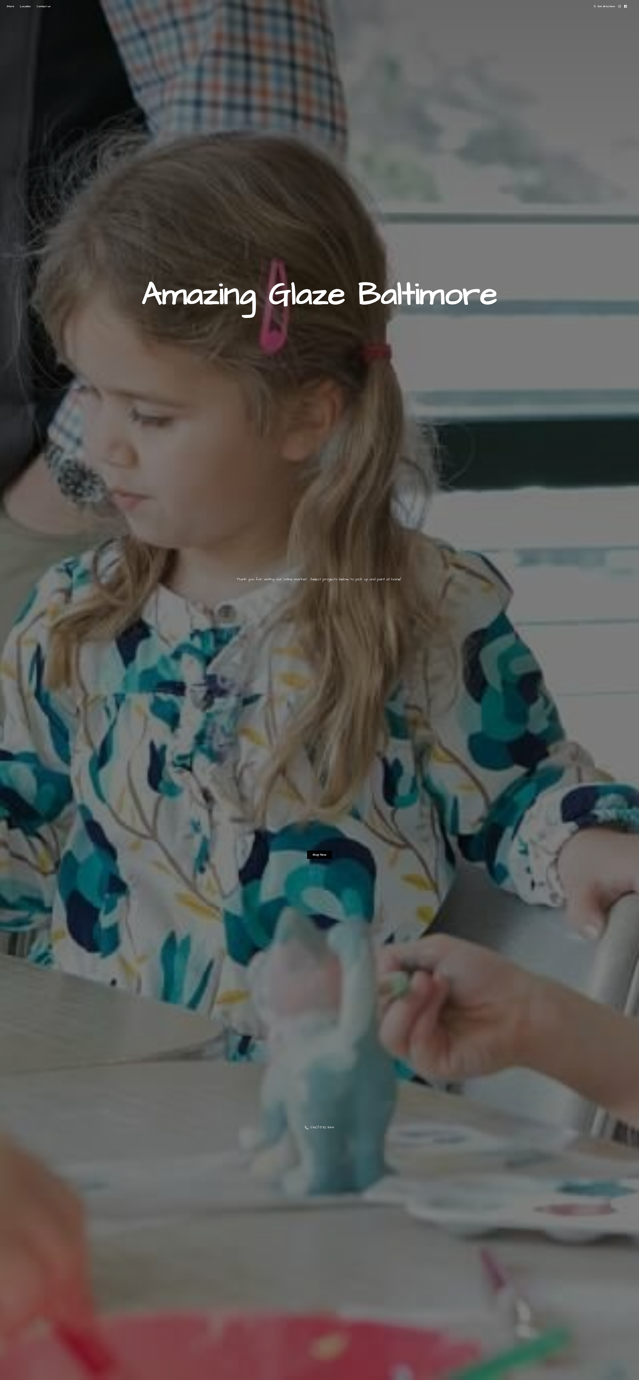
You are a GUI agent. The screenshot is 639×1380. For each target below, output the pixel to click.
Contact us (43, 6)
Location (25, 6)
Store (10, 6)
